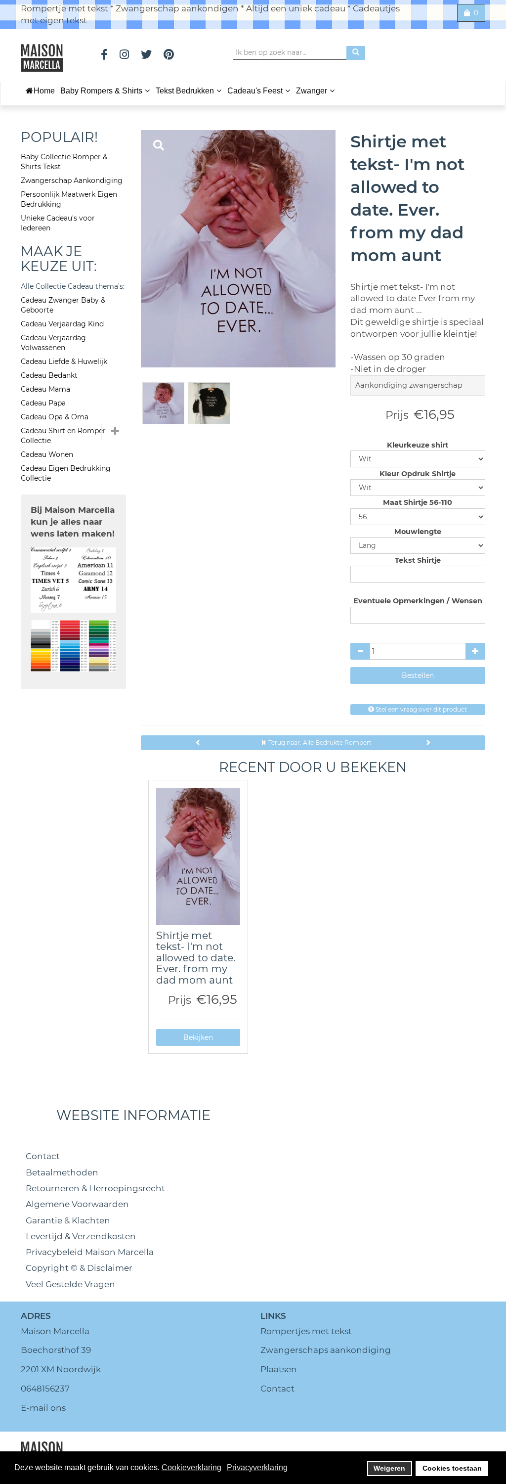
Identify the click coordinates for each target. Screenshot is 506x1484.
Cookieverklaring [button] (191, 1467)
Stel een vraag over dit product (420, 709)
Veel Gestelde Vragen (70, 1284)
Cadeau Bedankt (49, 375)
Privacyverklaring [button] (257, 1467)
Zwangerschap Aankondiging (72, 180)
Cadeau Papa (43, 403)
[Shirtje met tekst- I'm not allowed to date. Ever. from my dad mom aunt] (198, 856)
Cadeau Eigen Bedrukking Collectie (66, 473)
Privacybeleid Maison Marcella (90, 1252)
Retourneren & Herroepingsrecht (95, 1188)
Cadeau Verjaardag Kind (62, 323)
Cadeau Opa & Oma (54, 416)
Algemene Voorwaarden (77, 1204)
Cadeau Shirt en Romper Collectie (63, 435)
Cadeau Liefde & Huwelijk (64, 361)
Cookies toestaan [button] (452, 1468)
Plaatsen (278, 1369)
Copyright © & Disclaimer (79, 1268)
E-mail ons (43, 1408)
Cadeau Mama (45, 389)
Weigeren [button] (389, 1468)
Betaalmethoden (62, 1172)
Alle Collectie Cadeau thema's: (73, 286)
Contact (43, 1156)
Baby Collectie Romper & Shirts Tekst (64, 161)
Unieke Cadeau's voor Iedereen (58, 223)
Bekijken (198, 1037)
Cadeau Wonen (47, 454)
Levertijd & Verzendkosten (81, 1236)
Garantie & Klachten (68, 1220)
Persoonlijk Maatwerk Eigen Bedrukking (69, 199)
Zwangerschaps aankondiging (325, 1350)
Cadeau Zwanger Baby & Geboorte (63, 305)
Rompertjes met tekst (306, 1331)
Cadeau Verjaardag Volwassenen (53, 342)
